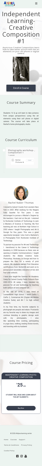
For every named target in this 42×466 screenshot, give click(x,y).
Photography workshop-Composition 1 (21, 151)
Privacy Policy (26, 445)
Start (30, 160)
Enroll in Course (21, 88)
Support (22, 439)
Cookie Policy (9, 451)
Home (6, 439)
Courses (13, 439)
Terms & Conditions (11, 445)
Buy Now (21, 408)
